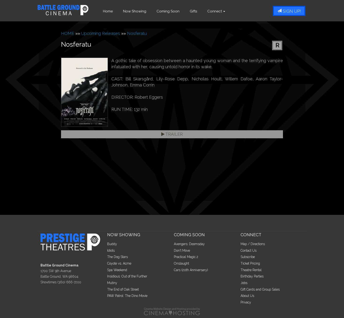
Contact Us (248, 250)
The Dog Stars (117, 257)
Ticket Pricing (250, 263)
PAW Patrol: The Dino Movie (127, 296)
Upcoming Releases (100, 33)
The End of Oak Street (123, 289)
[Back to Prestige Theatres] (72, 241)
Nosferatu (137, 33)
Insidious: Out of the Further (127, 276)
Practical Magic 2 (186, 257)
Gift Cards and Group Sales (260, 289)
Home (108, 11)
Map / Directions (253, 244)
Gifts (193, 11)
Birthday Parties (252, 276)
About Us (247, 296)
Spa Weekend (117, 270)
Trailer (174, 134)
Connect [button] (215, 11)
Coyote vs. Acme (119, 263)
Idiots (111, 250)
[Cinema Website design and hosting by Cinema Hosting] (172, 311)
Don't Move (182, 250)
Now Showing (134, 11)
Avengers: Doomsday (189, 244)
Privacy (246, 302)
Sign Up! (291, 11)
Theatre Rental (251, 270)
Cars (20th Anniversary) (191, 270)
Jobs (244, 283)
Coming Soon (168, 11)
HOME (67, 33)
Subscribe (248, 257)
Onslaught (181, 263)
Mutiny (112, 283)
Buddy (112, 244)
